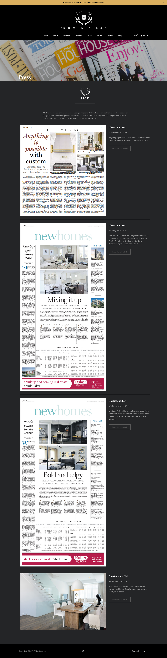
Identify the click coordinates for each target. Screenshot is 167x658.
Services (78, 36)
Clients (89, 36)
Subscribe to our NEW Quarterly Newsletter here (83, 2)
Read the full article (120, 148)
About (55, 36)
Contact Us (136, 651)
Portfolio (66, 36)
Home (46, 36)
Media (99, 36)
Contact (110, 36)
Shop (120, 36)
